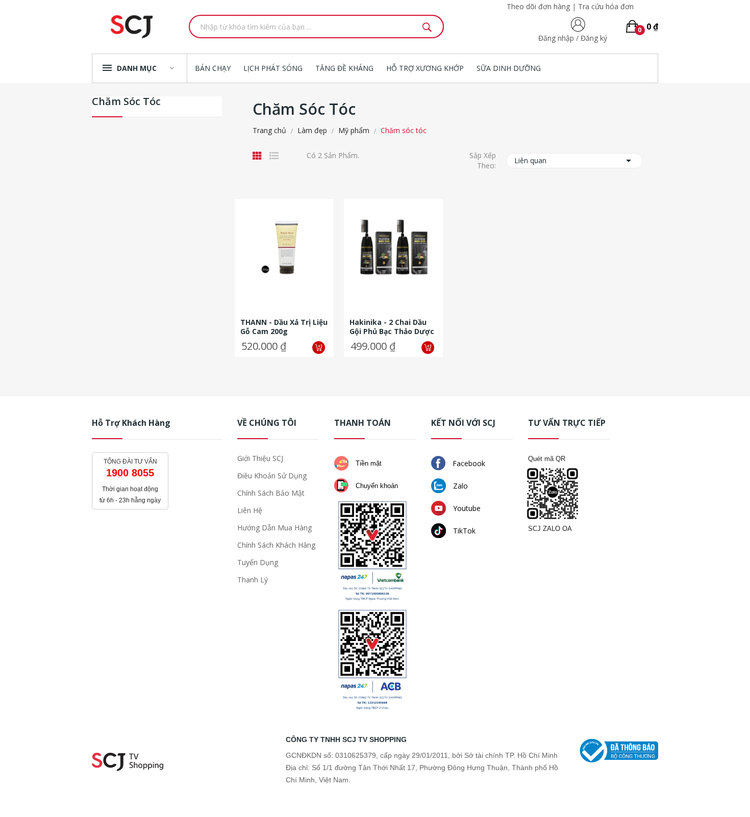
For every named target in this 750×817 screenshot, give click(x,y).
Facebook (468, 463)
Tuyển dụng (257, 562)
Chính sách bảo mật (271, 493)
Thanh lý (252, 579)
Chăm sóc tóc (126, 102)
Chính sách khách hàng (276, 545)
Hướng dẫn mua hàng (274, 527)
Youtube (466, 508)
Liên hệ (249, 510)
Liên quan (574, 161)
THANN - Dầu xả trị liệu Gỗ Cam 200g (284, 327)
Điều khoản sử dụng (272, 475)
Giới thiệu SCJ (260, 458)
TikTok (463, 530)
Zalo (459, 486)
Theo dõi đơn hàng (538, 6)
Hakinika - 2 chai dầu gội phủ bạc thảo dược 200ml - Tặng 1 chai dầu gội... (393, 327)
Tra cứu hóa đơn (606, 6)
